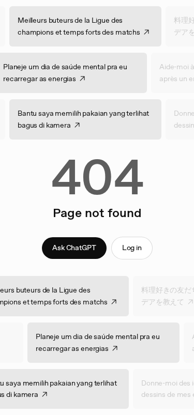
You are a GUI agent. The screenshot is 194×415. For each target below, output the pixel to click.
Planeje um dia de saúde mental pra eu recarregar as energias (93, 342)
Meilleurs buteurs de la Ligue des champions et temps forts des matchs (84, 26)
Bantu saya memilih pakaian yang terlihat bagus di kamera (88, 119)
